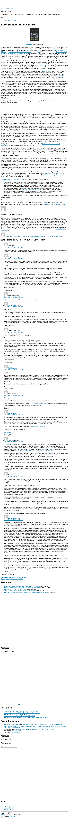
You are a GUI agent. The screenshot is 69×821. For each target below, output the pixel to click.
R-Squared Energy (6, 11)
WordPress (11, 816)
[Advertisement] (34, 108)
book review (45, 236)
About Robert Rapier (10, 20)
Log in (6, 805)
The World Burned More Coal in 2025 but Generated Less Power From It (25, 592)
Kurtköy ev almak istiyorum (12, 724)
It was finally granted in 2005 (53, 173)
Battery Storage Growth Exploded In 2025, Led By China (21, 586)
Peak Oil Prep (30, 44)
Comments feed (9, 808)
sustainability (60, 236)
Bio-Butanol (7, 432)
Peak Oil (52, 236)
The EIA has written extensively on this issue (14, 179)
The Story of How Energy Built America (15, 589)
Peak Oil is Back (16, 730)
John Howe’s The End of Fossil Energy (20, 52)
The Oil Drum (47, 71)
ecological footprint (40, 65)
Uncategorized (38, 236)
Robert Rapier (9, 236)
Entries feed (7, 806)
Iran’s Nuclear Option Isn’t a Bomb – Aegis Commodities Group (22, 726)
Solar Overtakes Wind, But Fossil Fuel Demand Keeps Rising (22, 587)
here (39, 52)
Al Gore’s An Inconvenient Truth (17, 53)
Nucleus (3, 814)
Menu (2, 17)
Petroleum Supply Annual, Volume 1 (31, 189)
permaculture (61, 76)
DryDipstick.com (48, 204)
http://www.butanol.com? (39, 403)
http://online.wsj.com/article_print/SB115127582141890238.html (34, 450)
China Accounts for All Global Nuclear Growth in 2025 (19, 590)
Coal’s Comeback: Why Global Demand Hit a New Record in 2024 (34, 729)
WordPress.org (8, 809)
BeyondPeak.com (61, 204)
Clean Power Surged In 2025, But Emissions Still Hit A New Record (42, 724)
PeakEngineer (12, 368)
